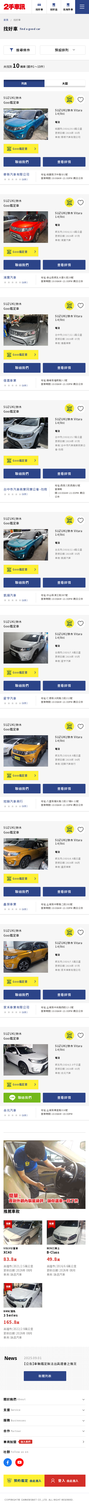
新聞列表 (45, 1376)
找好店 (54, 9)
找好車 (39, 9)
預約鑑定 (28, 1480)
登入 (68, 1480)
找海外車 (68, 9)
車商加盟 (17, 1442)
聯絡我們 (22, 161)
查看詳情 (64, 161)
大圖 (65, 83)
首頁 (6, 19)
